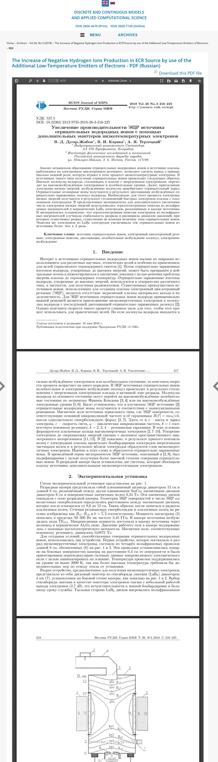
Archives (128, 35)
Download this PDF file (180, 73)
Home (10, 43)
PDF (11, 48)
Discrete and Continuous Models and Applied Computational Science (109, 15)
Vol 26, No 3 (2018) (41, 43)
